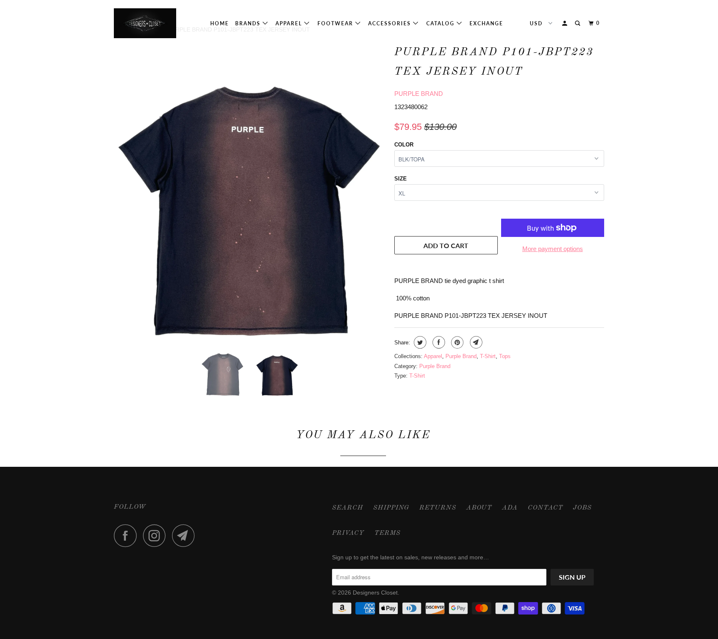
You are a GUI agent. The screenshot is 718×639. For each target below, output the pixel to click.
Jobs (582, 508)
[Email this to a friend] (475, 342)
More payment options (552, 248)
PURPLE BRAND (418, 93)
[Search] (578, 23)
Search (347, 508)
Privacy (348, 533)
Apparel (289, 23)
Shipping (391, 508)
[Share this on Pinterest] (456, 342)
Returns (437, 508)
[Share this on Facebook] (437, 342)
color (403, 144)
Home (219, 23)
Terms (387, 533)
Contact (545, 508)
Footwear (336, 23)
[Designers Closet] (156, 23)
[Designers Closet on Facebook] (127, 535)
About (479, 508)
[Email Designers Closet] (185, 535)
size (400, 179)
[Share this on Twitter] (419, 342)
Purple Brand (461, 356)
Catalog (441, 23)
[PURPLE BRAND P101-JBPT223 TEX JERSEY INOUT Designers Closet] (250, 190)
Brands (249, 23)
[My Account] (565, 23)
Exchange (486, 23)
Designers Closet (375, 592)
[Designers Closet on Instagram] (156, 535)
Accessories (390, 23)
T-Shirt (488, 356)
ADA (510, 508)
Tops (505, 356)
